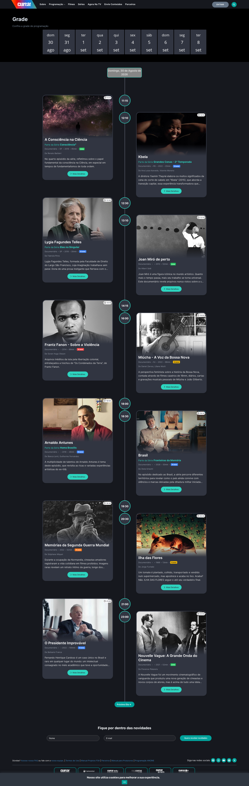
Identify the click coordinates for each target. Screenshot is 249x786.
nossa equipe (57, 760)
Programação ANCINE (144, 760)
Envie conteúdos (113, 4)
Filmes (71, 4)
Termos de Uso (72, 760)
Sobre (43, 4)
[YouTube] (224, 760)
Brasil (143, 455)
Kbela (143, 157)
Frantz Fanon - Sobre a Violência (72, 345)
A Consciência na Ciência (66, 139)
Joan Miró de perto (154, 259)
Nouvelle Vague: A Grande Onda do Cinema (167, 658)
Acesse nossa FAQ (29, 760)
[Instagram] (218, 760)
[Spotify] (229, 760)
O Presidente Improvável (65, 643)
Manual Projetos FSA (90, 760)
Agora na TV (94, 4)
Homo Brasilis (68, 447)
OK (124, 782)
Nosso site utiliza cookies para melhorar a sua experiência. (124, 777)
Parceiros (130, 4)
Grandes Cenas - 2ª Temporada (173, 161)
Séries (81, 4)
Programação (56, 4)
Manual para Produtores (122, 760)
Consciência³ (68, 144)
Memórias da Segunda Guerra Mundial (77, 545)
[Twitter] (234, 760)
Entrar (220, 4)
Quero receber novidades (195, 738)
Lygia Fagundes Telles (63, 242)
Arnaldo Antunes (59, 443)
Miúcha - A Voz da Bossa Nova (163, 357)
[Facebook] (213, 760)
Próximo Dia (123, 704)
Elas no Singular (69, 247)
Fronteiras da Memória (167, 460)
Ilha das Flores (150, 558)
